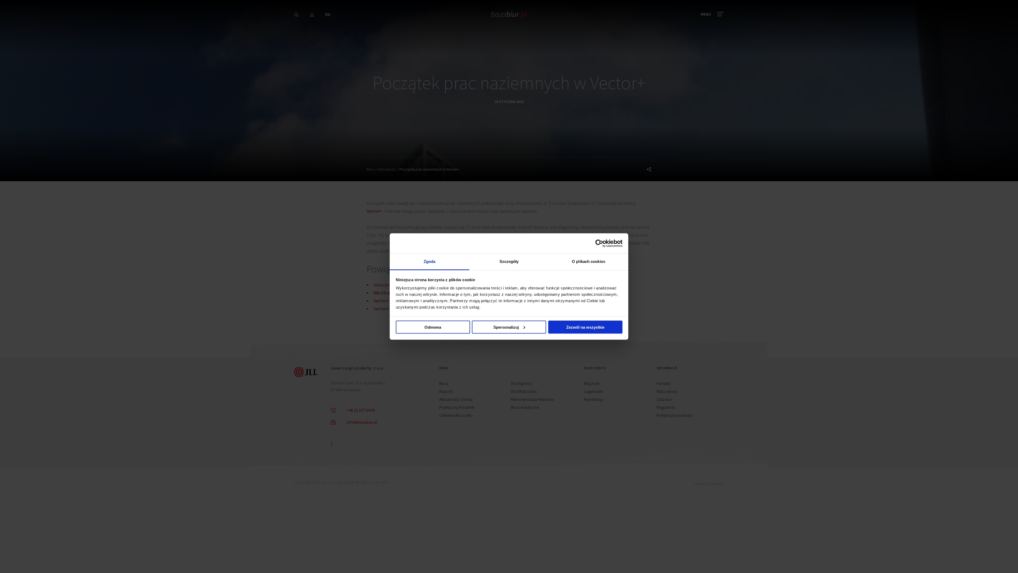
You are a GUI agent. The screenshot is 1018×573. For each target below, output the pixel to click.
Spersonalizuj (506, 327)
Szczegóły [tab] (509, 261)
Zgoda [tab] (430, 261)
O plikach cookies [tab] (588, 261)
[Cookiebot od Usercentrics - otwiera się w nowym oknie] (599, 243)
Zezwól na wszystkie (585, 327)
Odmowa (432, 327)
